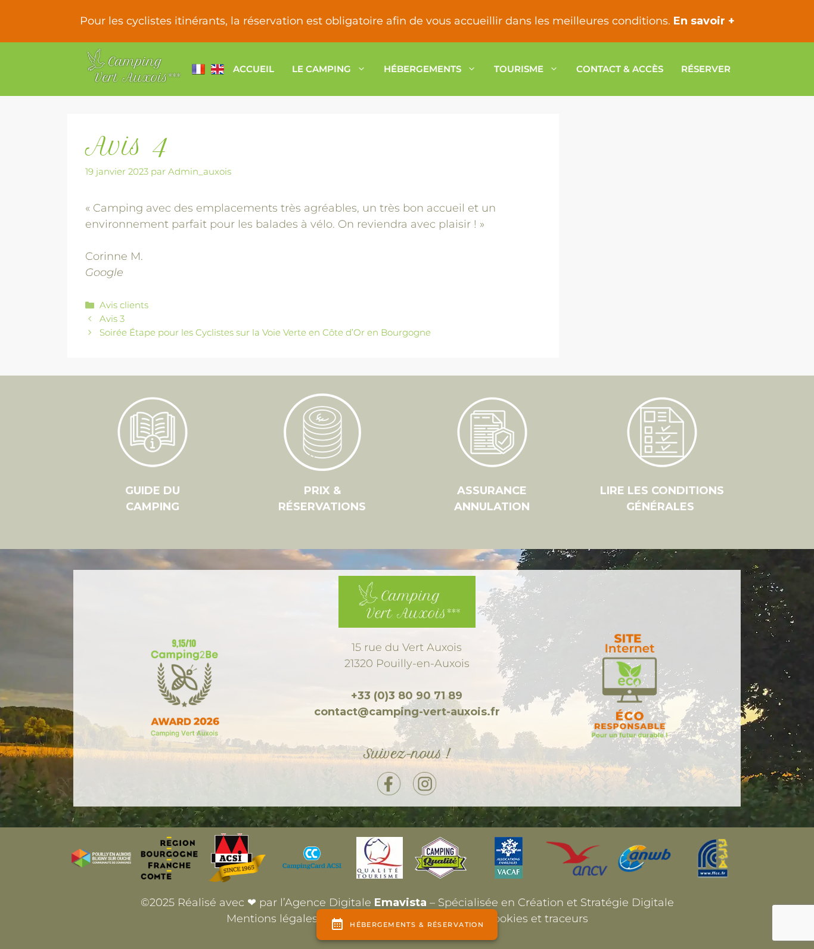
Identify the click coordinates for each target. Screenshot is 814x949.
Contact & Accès (619, 69)
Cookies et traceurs (537, 918)
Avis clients (124, 305)
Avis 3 (112, 318)
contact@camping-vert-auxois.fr (407, 711)
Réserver (706, 69)
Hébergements (422, 69)
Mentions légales (272, 918)
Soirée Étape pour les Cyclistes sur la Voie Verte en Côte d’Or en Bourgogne (265, 332)
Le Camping (321, 69)
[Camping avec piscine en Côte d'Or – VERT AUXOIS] (132, 69)
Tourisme (518, 69)
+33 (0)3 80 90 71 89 (406, 695)
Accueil (253, 69)
